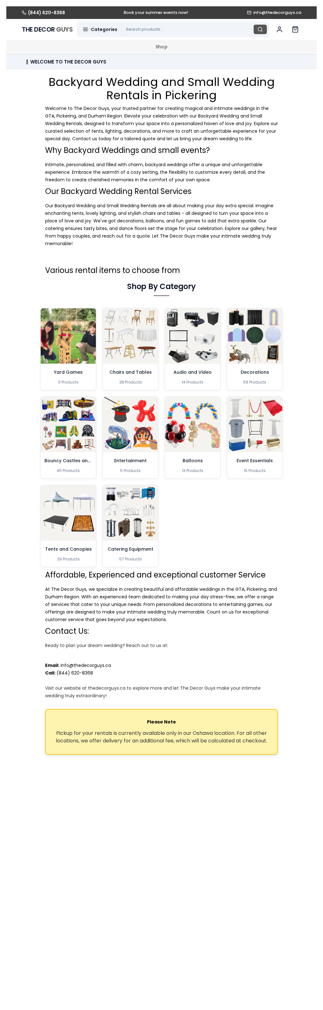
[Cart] (295, 29)
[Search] (260, 29)
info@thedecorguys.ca (86, 665)
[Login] (279, 29)
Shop (161, 47)
